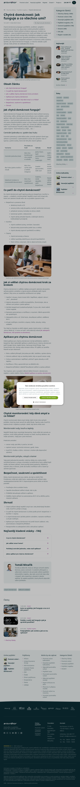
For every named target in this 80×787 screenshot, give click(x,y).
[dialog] (40, 393)
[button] (40, 402)
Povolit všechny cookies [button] (49, 397)
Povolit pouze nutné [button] (30, 397)
